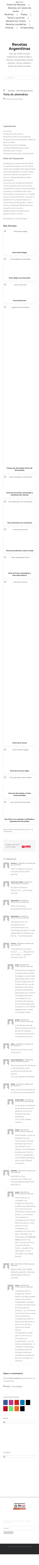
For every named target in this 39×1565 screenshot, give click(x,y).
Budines (9, 14)
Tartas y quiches (16, 17)
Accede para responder (21, 883)
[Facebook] (5, 1402)
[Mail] (22, 1408)
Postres (9, 27)
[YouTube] (17, 1402)
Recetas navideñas (16, 24)
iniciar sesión (15, 1378)
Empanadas (27, 27)
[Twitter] (28, 1402)
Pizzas (24, 14)
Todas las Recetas (15, 4)
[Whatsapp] (11, 1408)
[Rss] (17, 1408)
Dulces (5, 829)
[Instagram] (11, 1402)
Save (27, 847)
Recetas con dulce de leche (19, 9)
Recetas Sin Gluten (16, 21)
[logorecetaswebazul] (19, 2)
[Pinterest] (5, 1408)
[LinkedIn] (22, 1402)
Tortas (28, 829)
